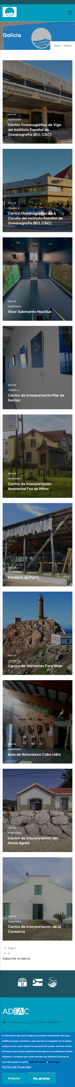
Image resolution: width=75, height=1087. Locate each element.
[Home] (10, 12)
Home (57, 46)
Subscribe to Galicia (16, 958)
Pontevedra (14, 120)
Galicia (12, 114)
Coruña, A (14, 208)
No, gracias (41, 1078)
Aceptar (14, 1078)
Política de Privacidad (16, 1067)
